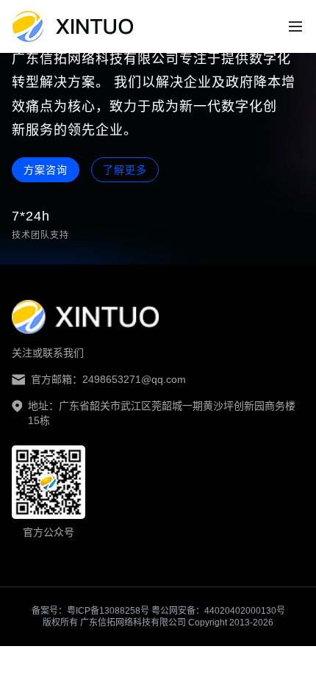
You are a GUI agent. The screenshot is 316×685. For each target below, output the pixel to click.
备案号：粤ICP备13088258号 (91, 611)
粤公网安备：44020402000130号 (218, 611)
